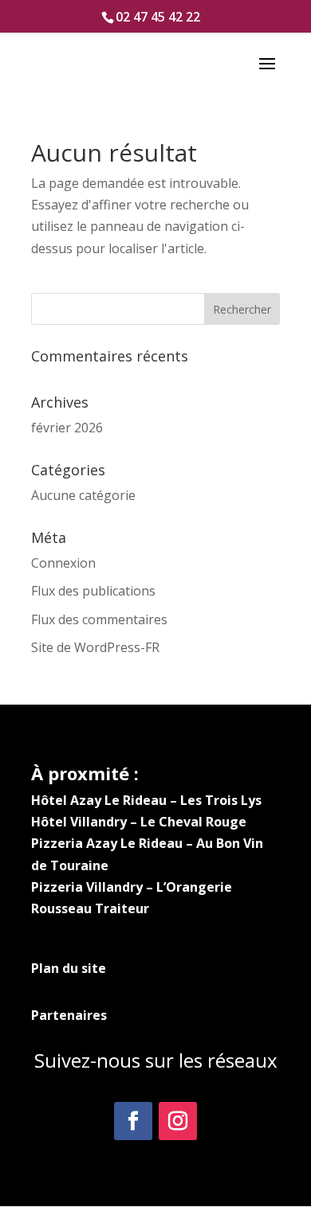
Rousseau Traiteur (90, 908)
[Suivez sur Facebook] (133, 1121)
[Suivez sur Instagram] (178, 1121)
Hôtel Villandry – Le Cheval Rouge (138, 821)
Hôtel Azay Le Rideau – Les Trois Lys (146, 800)
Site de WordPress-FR (95, 647)
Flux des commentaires (99, 619)
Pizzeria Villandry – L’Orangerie (131, 887)
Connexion (63, 563)
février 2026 (67, 427)
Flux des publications (93, 591)
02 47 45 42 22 (158, 16)
